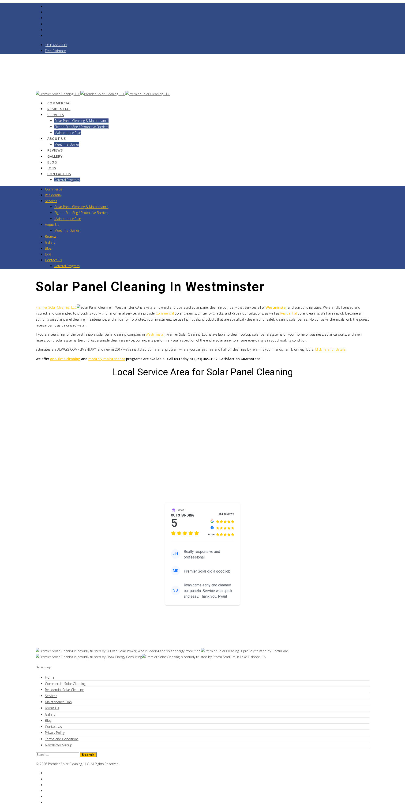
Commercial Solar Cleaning (65, 683)
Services (55, 115)
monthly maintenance (106, 359)
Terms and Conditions (62, 739)
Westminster (155, 334)
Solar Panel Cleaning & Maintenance (81, 120)
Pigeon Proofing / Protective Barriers (81, 127)
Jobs (48, 254)
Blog (48, 248)
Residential (53, 195)
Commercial (54, 189)
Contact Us (59, 174)
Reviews (51, 236)
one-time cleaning (65, 359)
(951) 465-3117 (56, 45)
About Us (56, 138)
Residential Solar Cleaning (64, 689)
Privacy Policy (54, 732)
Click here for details (330, 349)
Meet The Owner (66, 144)
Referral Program (67, 180)
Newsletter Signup (58, 745)
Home (49, 677)
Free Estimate (55, 51)
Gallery (50, 242)
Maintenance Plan (67, 218)
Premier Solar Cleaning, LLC (56, 307)
